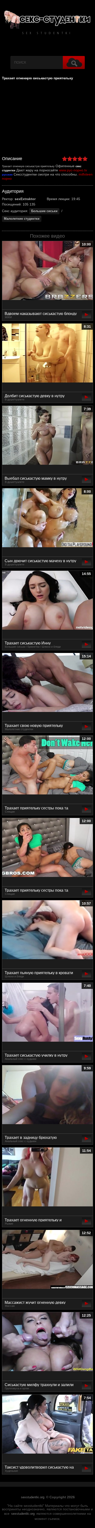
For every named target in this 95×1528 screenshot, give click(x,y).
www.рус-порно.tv (73, 170)
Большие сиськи (44, 211)
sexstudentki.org (32, 1497)
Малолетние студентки (21, 218)
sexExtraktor (25, 199)
